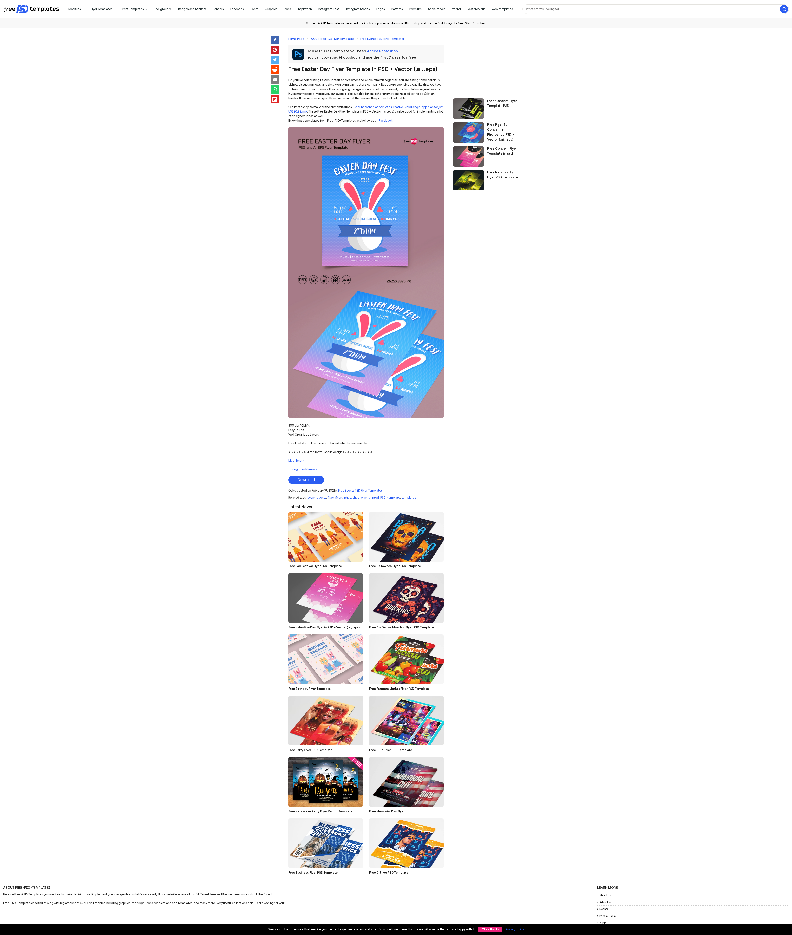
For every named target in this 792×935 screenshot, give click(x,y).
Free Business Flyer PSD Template (313, 873)
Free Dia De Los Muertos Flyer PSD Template (401, 627)
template (393, 497)
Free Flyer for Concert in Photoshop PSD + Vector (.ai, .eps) (500, 132)
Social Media (436, 9)
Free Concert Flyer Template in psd (502, 151)
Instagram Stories (358, 9)
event (311, 497)
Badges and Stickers (192, 9)
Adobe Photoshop (382, 51)
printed (374, 497)
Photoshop (412, 23)
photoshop (351, 497)
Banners (218, 9)
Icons (287, 9)
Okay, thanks (490, 929)
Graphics (271, 9)
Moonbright (296, 460)
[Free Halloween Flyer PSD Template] (406, 537)
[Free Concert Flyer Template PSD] (468, 108)
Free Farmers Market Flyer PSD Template (399, 689)
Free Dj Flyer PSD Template (388, 873)
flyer (331, 497)
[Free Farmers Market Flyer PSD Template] (406, 659)
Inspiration (305, 9)
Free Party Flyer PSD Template (310, 750)
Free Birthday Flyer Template (309, 689)
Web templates (502, 9)
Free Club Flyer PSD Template (390, 750)
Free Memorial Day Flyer (387, 811)
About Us (605, 895)
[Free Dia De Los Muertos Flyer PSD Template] (406, 598)
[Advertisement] (487, 61)
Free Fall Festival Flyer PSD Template (315, 566)
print (364, 497)
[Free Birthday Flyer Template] (325, 659)
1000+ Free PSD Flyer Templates (332, 39)
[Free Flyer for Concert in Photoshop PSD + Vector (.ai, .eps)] (468, 132)
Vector (456, 9)
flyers (339, 497)
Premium (415, 9)
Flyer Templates (101, 9)
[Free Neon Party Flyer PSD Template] (468, 180)
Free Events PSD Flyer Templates (382, 39)
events (321, 497)
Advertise (605, 902)
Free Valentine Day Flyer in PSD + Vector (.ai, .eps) (324, 627)
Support (604, 922)
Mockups (74, 9)
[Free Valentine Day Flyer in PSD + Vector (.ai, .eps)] (325, 598)
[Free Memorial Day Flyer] (406, 782)
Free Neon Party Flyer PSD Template (502, 174)
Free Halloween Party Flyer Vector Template (320, 811)
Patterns (397, 9)
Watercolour (476, 9)
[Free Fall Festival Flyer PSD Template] (325, 537)
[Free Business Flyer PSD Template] (325, 843)
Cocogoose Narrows (302, 469)
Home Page (296, 39)
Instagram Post (328, 9)
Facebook (237, 9)
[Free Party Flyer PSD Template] (325, 720)
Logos (380, 9)
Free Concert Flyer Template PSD (502, 103)
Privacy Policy (607, 915)
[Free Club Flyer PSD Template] (406, 720)
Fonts (254, 9)
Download (306, 480)
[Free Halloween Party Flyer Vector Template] (325, 782)
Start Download (475, 23)
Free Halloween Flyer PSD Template (395, 566)
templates (409, 497)
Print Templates (133, 9)
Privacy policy (515, 929)
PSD (383, 497)
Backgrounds (163, 9)
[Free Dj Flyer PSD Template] (406, 843)
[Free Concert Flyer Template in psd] (468, 156)
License (604, 908)
